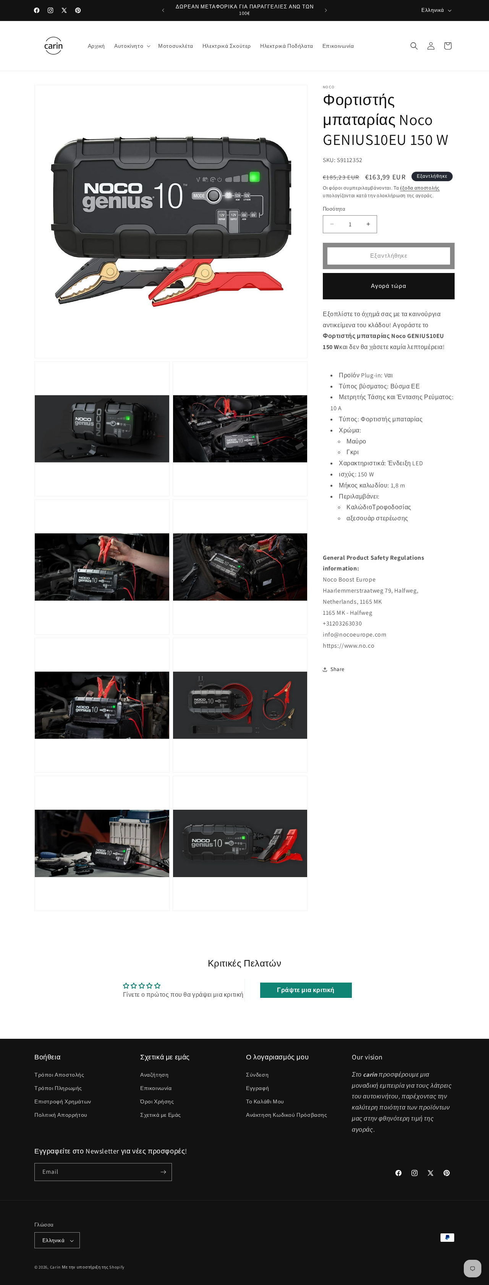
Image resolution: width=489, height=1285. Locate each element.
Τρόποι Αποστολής (59, 1074)
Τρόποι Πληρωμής (58, 1087)
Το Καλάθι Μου (265, 1101)
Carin (55, 1267)
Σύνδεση (257, 1074)
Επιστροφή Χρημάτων (62, 1101)
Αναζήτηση (154, 1074)
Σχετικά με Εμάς (160, 1114)
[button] (132, 46)
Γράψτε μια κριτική (306, 990)
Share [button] (337, 669)
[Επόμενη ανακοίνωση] (325, 10)
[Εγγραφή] (163, 1172)
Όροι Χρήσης (157, 1101)
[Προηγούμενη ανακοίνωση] (163, 10)
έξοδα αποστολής (420, 188)
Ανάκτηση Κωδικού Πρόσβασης (286, 1114)
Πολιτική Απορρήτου (60, 1114)
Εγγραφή (257, 1087)
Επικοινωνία (156, 1087)
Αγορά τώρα (388, 285)
